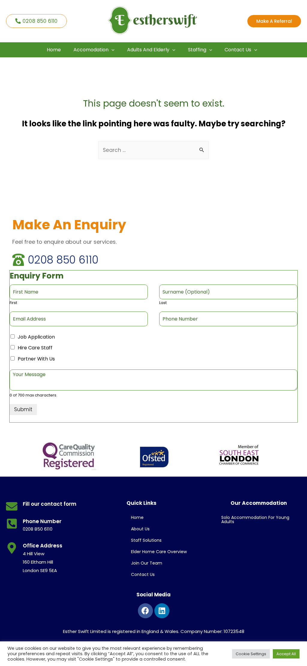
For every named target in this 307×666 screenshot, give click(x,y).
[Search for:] (153, 150)
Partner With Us (36, 358)
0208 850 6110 (63, 259)
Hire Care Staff (35, 347)
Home (137, 517)
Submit (23, 409)
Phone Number (42, 521)
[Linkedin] (161, 610)
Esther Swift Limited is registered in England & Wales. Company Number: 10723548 (153, 631)
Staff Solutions (146, 540)
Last (163, 303)
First (13, 303)
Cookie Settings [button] (251, 654)
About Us (140, 529)
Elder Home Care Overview (159, 552)
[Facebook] (145, 610)
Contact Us (143, 574)
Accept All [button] (286, 654)
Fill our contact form (49, 504)
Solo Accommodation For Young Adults (255, 519)
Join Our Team (146, 563)
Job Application (36, 336)
